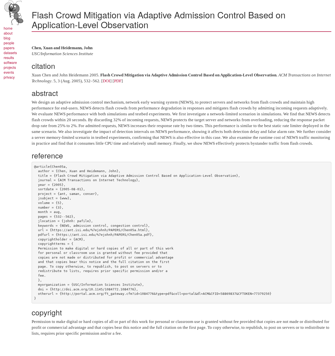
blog (7, 38)
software (10, 62)
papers (9, 47)
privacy (9, 77)
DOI (106, 81)
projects (10, 67)
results (9, 57)
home (8, 28)
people (9, 42)
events (9, 72)
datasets (10, 52)
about (8, 33)
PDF (117, 81)
